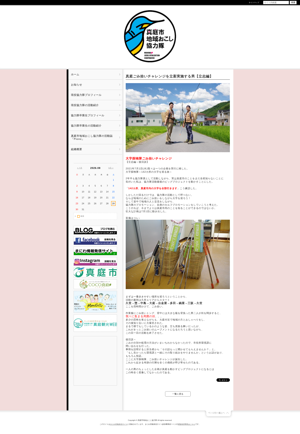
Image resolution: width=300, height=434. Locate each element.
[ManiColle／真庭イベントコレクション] (95, 312)
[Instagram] (95, 265)
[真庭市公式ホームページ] (95, 277)
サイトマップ (254, 2)
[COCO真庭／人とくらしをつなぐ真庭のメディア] (95, 288)
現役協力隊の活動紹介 (85, 105)
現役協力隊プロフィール (86, 94)
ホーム (75, 74)
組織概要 (76, 149)
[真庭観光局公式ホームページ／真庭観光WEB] (95, 331)
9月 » (111, 168)
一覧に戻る (178, 394)
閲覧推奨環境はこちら (186, 424)
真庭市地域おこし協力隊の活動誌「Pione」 (92, 137)
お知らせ (76, 84)
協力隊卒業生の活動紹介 (86, 125)
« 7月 (79, 168)
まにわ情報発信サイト (118, 424)
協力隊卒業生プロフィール (87, 115)
